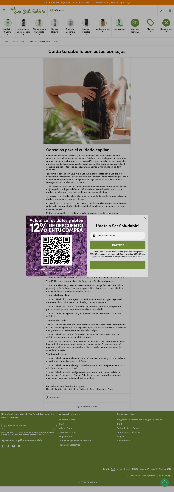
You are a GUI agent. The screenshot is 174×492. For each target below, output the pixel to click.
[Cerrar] (145, 218)
